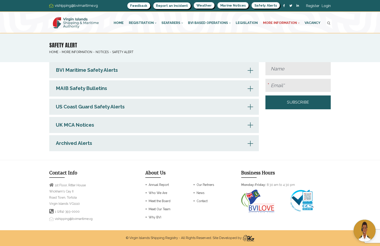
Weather (204, 5)
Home (53, 52)
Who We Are (158, 193)
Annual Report (159, 185)
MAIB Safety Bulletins (81, 88)
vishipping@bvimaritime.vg (74, 219)
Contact (202, 201)
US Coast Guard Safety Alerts (90, 107)
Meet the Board (159, 201)
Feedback (138, 6)
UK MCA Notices (75, 125)
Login (326, 6)
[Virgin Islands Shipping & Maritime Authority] (75, 23)
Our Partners (205, 185)
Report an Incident (172, 6)
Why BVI (155, 217)
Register (312, 6)
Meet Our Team (159, 209)
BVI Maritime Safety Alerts (87, 70)
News (201, 193)
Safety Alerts (265, 5)
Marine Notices (233, 5)
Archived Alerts (74, 143)
